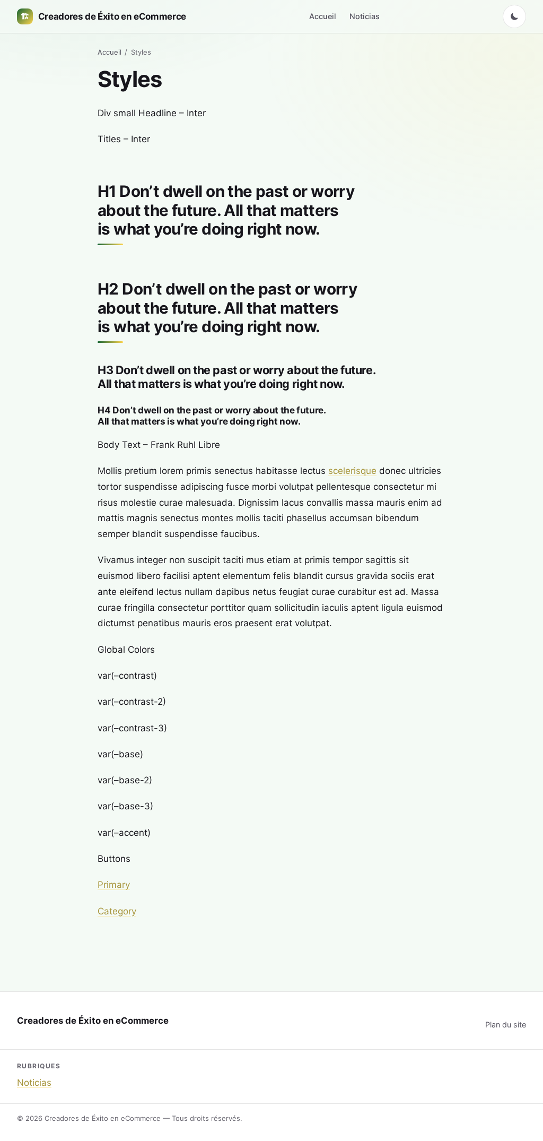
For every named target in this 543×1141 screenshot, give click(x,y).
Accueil (322, 16)
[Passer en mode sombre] (514, 16)
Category (117, 911)
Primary (114, 884)
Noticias (364, 16)
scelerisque (352, 470)
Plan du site (505, 1024)
